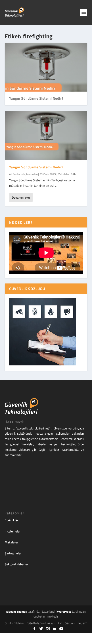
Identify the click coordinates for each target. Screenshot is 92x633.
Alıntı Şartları (66, 623)
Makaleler (63, 174)
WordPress (64, 611)
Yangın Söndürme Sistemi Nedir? (36, 98)
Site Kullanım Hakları (40, 623)
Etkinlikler (11, 520)
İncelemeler (13, 531)
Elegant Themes (16, 611)
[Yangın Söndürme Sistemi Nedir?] (46, 135)
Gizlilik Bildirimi (14, 623)
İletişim (82, 623)
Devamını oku (21, 197)
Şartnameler (13, 553)
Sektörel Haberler (16, 564)
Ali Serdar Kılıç (17, 174)
